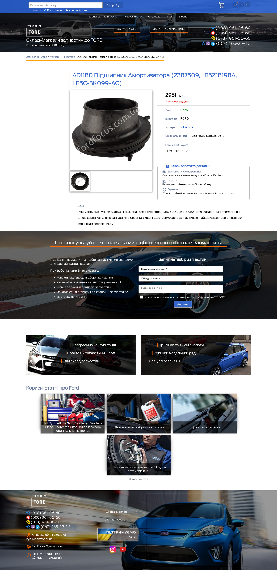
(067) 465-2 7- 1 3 (233, 43)
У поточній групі (78, 10)
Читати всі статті (138, 479)
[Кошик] (221, 5)
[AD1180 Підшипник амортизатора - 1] (80, 181)
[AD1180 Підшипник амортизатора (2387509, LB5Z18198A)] (111, 130)
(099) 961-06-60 (233, 33)
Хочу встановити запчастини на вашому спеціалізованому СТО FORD (185, 297)
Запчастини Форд (36, 57)
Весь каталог (55, 10)
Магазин (55, 57)
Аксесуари (69, 57)
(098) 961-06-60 (233, 27)
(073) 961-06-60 (233, 38)
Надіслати (182, 304)
